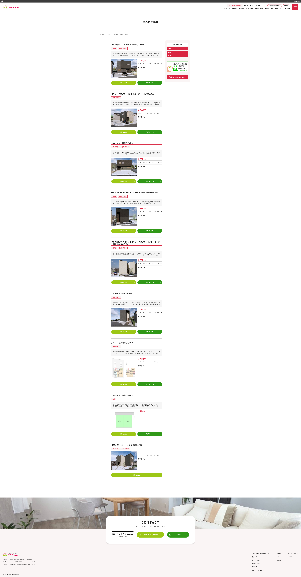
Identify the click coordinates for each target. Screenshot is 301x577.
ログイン (289, 1)
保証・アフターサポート (277, 8)
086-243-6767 (32, 564)
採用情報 (287, 8)
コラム (278, 557)
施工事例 (267, 8)
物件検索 (241, 8)
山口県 (169, 52)
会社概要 (290, 557)
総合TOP (102, 34)
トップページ (109, 34)
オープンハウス (249, 8)
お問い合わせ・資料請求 (274, 5)
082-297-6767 (29, 559)
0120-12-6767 (254, 5)
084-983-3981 (42, 561)
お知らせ (279, 560)
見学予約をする (150, 82)
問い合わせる (123, 82)
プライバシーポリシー (293, 553)
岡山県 (169, 55)
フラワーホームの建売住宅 (230, 8)
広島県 (121, 34)
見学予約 (286, 5)
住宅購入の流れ (259, 8)
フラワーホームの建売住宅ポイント (261, 553)
